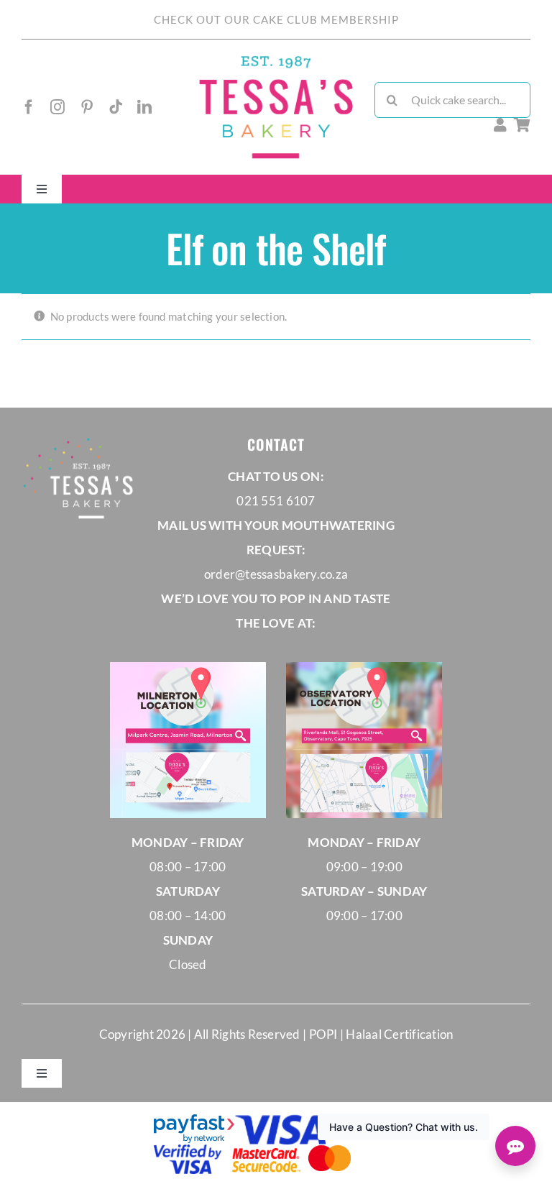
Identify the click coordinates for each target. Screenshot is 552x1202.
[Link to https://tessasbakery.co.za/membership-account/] (500, 125)
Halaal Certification (399, 1034)
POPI (324, 1034)
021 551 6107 (275, 500)
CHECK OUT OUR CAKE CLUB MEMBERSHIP (276, 19)
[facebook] (29, 107)
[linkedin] (144, 107)
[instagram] (57, 107)
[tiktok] (116, 107)
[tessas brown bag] (276, 60)
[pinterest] (87, 107)
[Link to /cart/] (522, 125)
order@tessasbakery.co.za (276, 574)
